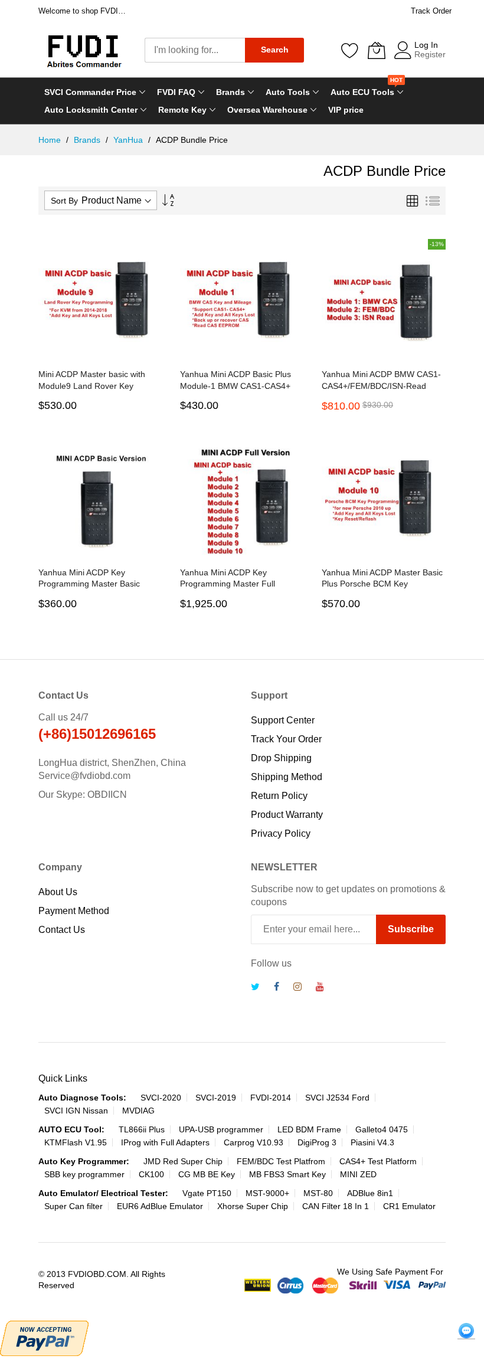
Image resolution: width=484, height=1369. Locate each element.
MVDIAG (138, 1110)
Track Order (431, 10)
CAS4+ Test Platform (378, 1161)
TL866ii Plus (142, 1129)
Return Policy (279, 796)
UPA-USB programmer (221, 1129)
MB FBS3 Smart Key (287, 1174)
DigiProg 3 (316, 1142)
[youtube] (320, 988)
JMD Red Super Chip (183, 1161)
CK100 (151, 1174)
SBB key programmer (84, 1174)
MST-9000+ (267, 1193)
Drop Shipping (281, 758)
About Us (57, 892)
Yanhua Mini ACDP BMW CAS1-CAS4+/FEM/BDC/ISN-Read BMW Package (381, 385)
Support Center (283, 720)
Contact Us (61, 930)
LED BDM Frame (309, 1129)
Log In (426, 45)
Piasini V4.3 (372, 1142)
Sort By (64, 200)
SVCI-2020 (160, 1097)
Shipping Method (286, 777)
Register (430, 54)
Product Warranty (287, 815)
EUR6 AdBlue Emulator (160, 1206)
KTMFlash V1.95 (75, 1142)
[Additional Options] (44, 1336)
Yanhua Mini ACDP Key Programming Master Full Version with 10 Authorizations (236, 584)
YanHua (129, 140)
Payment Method (73, 911)
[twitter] (255, 988)
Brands (88, 140)
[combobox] (195, 50)
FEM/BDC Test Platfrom (281, 1161)
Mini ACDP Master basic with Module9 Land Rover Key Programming (91, 385)
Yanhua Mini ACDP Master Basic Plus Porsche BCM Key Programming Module (382, 584)
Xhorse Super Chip (252, 1206)
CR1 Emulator (409, 1206)
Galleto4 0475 (381, 1129)
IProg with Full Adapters (165, 1142)
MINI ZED (358, 1174)
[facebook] (276, 988)
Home (50, 140)
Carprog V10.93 (253, 1142)
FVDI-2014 (270, 1097)
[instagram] (297, 988)
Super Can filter (73, 1206)
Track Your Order (286, 739)
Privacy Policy (280, 833)
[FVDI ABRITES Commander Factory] (82, 49)
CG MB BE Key (206, 1174)
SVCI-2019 (215, 1097)
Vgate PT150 (206, 1193)
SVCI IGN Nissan (76, 1110)
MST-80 (318, 1193)
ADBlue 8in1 (370, 1193)
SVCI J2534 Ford (337, 1097)
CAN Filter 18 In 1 (335, 1206)
